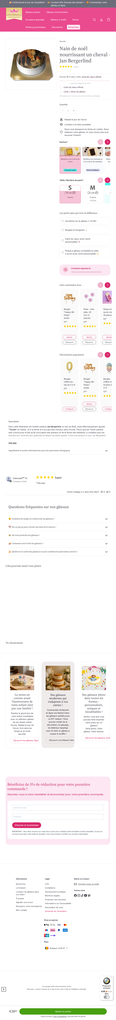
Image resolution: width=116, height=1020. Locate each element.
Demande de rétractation (56, 911)
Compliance (50, 888)
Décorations (57, 27)
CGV (47, 884)
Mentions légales (52, 895)
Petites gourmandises (35, 27)
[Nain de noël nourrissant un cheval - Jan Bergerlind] (13, 599)
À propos (20, 898)
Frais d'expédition (60, 1016)
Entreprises (73, 27)
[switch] (106, 997)
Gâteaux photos (32, 12)
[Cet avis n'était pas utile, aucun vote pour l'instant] (107, 491)
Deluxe (75, 19)
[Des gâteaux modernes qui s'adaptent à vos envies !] (58, 678)
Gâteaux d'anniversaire (57, 12)
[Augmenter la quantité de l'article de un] (73, 110)
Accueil (62, 41)
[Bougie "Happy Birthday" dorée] (69, 310)
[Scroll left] (100, 285)
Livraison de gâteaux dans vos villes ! (27, 893)
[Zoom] (31, 64)
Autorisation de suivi (54, 907)
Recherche (20, 884)
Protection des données (55, 899)
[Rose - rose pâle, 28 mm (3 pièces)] (89, 310)
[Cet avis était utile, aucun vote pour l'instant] (102, 491)
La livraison (21, 888)
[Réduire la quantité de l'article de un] (63, 110)
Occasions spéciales (34, 19)
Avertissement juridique (55, 892)
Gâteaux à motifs (58, 19)
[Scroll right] (107, 285)
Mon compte (21, 910)
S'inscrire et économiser (27, 825)
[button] (3, 989)
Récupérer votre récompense (29, 906)
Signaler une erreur (24, 902)
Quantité (63, 104)
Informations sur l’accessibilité (58, 903)
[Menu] (111, 977)
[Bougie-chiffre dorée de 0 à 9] (69, 378)
